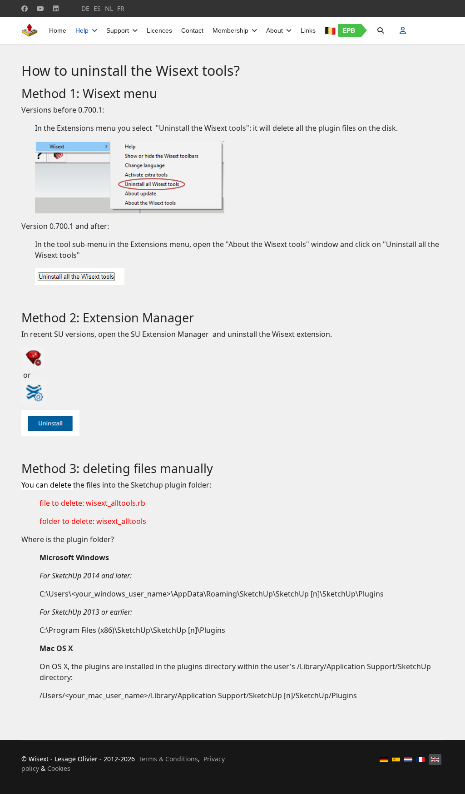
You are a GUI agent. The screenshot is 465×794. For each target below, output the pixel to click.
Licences (159, 30)
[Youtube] (40, 8)
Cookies (58, 768)
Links (308, 30)
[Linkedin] (56, 8)
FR (120, 8)
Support (117, 30)
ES (97, 8)
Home (57, 30)
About (274, 30)
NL (109, 8)
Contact (192, 30)
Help (82, 30)
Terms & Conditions (168, 759)
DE (85, 8)
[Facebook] (24, 8)
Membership (230, 30)
